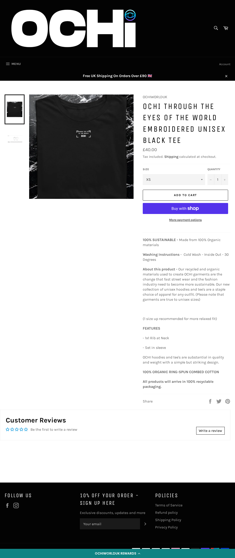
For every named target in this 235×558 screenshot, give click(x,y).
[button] (117, 553)
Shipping (171, 157)
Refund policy (166, 512)
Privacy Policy (166, 527)
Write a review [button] (210, 430)
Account (224, 64)
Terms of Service (168, 505)
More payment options (185, 220)
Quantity (213, 169)
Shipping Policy (168, 520)
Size (146, 169)
